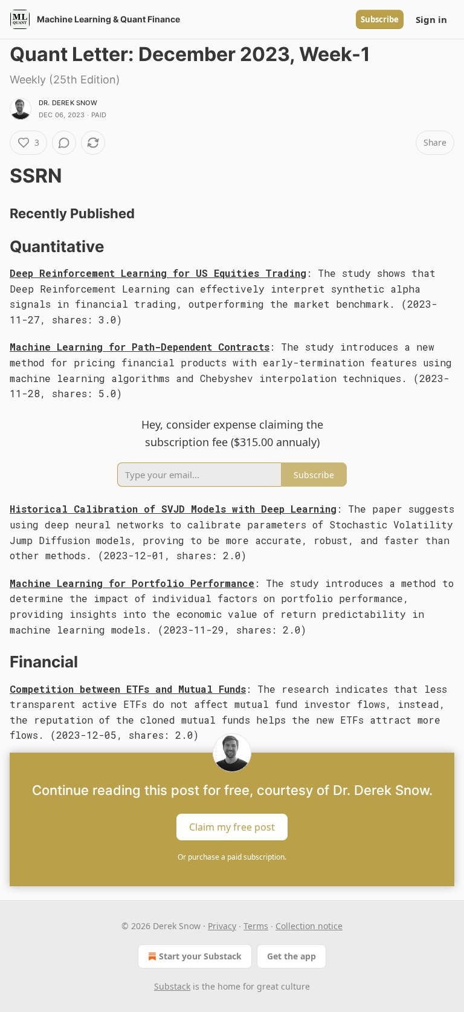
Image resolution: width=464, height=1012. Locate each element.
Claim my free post (232, 827)
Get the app (291, 956)
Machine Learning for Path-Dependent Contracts (139, 346)
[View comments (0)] (64, 143)
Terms (255, 926)
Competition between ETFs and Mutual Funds (128, 689)
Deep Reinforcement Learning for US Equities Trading (158, 273)
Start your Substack (200, 956)
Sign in (431, 19)
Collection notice (309, 926)
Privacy (222, 926)
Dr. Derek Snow (68, 103)
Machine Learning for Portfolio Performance (132, 583)
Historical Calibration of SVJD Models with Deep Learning (173, 508)
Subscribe (380, 19)
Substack (172, 986)
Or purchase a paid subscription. (232, 857)
